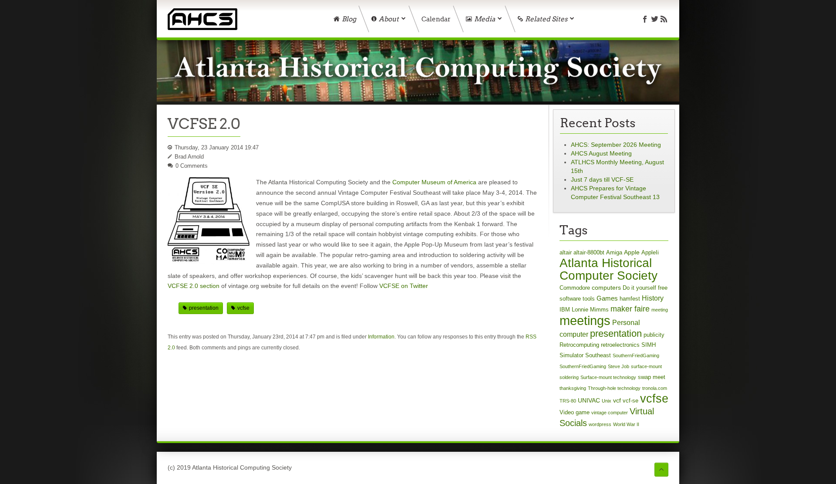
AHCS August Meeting (601, 153)
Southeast (598, 355)
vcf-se (630, 400)
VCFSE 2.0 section (193, 285)
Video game (575, 412)
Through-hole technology (614, 388)
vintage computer (609, 412)
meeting (659, 309)
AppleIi (650, 252)
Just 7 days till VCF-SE (602, 179)
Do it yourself (639, 287)
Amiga (614, 252)
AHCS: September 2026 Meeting (616, 144)
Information (381, 337)
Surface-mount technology (608, 377)
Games (607, 298)
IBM (565, 309)
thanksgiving (573, 388)
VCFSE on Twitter (403, 285)
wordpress (600, 424)
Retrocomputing (579, 345)
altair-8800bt (588, 252)
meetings (585, 320)
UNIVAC (589, 400)
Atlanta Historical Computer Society (608, 269)
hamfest (630, 298)
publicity (654, 335)
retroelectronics (620, 345)
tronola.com (654, 388)
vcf (617, 400)
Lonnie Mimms (590, 309)
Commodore (575, 287)
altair (566, 252)
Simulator (571, 355)
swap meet (651, 377)
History (653, 298)
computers (606, 287)
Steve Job (618, 366)
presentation (204, 308)
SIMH (648, 345)
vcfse (243, 308)
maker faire (630, 309)
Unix (606, 400)
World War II (626, 424)
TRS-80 (568, 400)
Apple (632, 252)
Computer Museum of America (434, 182)
